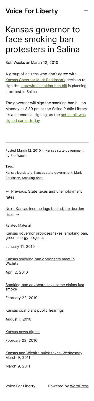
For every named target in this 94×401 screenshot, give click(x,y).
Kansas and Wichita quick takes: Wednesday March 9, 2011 (43, 355)
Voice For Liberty (31, 11)
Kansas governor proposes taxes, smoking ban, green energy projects (46, 235)
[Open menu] (86, 11)
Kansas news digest (22, 332)
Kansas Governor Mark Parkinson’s (35, 80)
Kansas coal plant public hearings (34, 310)
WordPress (79, 386)
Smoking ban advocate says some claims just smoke (44, 287)
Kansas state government (64, 150)
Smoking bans (32, 178)
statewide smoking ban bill (44, 85)
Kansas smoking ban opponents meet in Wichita (40, 261)
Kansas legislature (18, 172)
